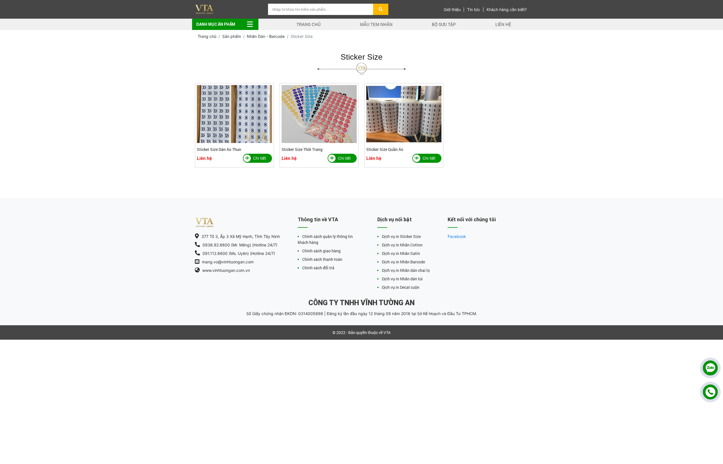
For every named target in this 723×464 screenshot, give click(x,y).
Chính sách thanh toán (322, 259)
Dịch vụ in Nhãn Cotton (402, 245)
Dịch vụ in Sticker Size (401, 236)
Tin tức (473, 9)
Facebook (457, 236)
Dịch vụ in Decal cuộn (400, 287)
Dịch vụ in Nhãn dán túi (402, 278)
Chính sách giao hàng (321, 250)
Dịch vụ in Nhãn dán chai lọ (406, 270)
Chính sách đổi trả (318, 267)
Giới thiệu (452, 9)
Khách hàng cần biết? (507, 9)
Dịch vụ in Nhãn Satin (401, 253)
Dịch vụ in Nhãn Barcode (403, 261)
